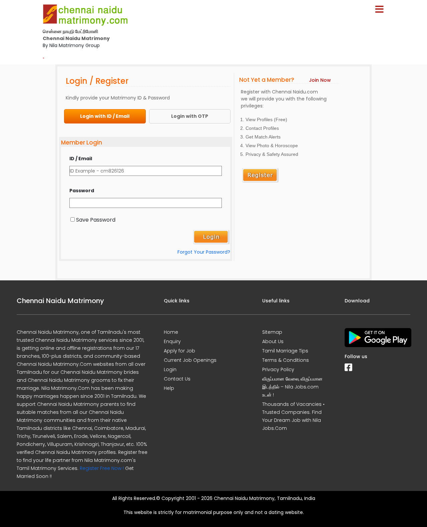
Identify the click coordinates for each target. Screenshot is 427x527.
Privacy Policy (278, 369)
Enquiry (172, 341)
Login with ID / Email (104, 116)
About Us (273, 341)
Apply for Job (179, 350)
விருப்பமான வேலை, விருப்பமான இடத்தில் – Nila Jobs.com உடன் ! (292, 386)
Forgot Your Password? (203, 252)
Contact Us (177, 378)
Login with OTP (189, 116)
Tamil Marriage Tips (285, 350)
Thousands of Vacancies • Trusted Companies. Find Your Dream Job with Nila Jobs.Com (293, 416)
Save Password (95, 220)
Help (169, 388)
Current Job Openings (190, 360)
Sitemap (272, 332)
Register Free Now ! (102, 468)
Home (171, 332)
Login (170, 369)
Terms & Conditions (285, 360)
